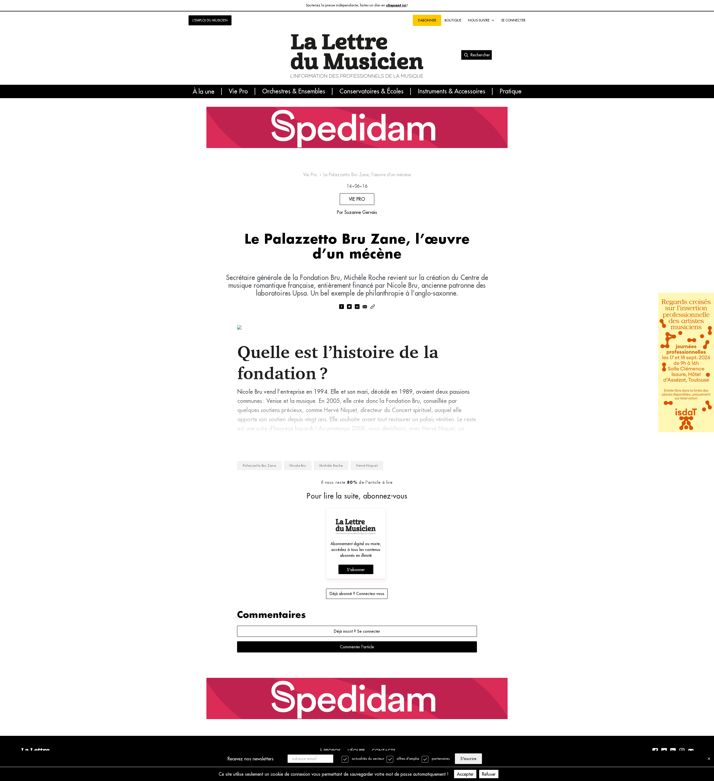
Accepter (465, 774)
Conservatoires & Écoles (371, 91)
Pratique (511, 91)
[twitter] (349, 307)
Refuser (489, 774)
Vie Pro (238, 91)
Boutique (453, 20)
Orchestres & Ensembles (293, 91)
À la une (203, 91)
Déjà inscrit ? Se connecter (357, 631)
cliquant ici (396, 5)
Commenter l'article (357, 646)
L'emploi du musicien (210, 20)
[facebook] (341, 307)
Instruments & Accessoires (451, 91)
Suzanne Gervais (360, 212)
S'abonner (356, 569)
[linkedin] (357, 307)
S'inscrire (468, 758)
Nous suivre (478, 20)
